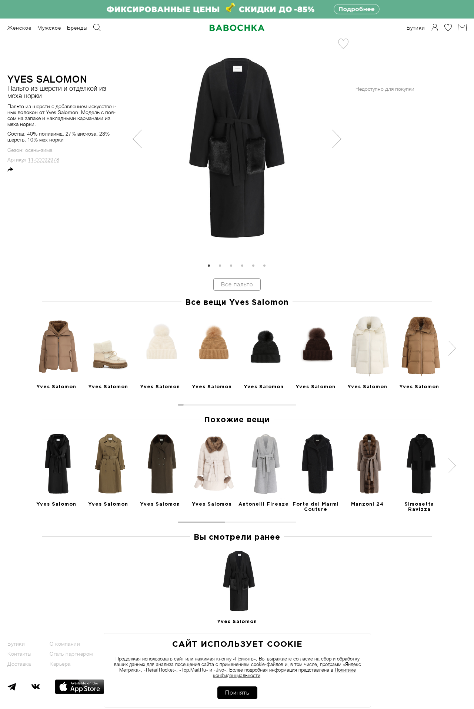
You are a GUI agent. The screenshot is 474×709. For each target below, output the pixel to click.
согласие (303, 659)
